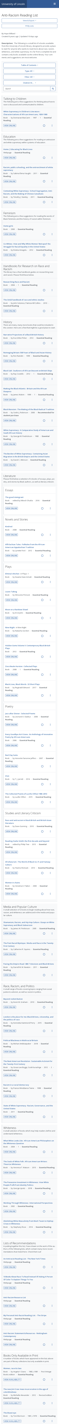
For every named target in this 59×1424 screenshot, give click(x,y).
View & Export (28, 20)
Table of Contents (28, 65)
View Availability (12, 1379)
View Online (9, 125)
